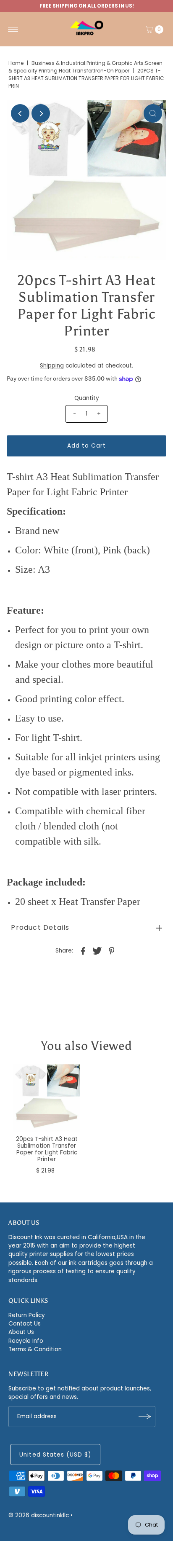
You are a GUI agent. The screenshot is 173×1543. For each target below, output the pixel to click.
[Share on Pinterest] (111, 950)
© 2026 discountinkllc (38, 1515)
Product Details (40, 927)
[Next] (40, 113)
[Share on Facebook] (83, 950)
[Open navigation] (13, 29)
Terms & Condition (35, 1349)
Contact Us (24, 1324)
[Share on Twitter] (97, 950)
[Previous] (20, 113)
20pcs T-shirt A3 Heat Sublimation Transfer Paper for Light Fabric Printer (47, 1149)
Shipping (52, 366)
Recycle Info (25, 1341)
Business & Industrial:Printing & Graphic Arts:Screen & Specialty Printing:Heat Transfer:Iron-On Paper (85, 66)
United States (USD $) (55, 1455)
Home (16, 63)
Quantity (86, 398)
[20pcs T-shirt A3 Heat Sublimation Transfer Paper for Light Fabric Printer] (46, 1098)
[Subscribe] (144, 1416)
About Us (21, 1332)
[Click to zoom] (153, 113)
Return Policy (26, 1315)
